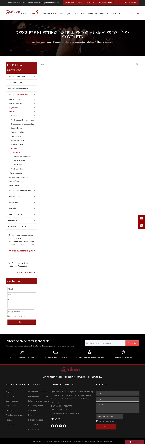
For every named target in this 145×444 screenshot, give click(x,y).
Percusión (12, 208)
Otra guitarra (14, 185)
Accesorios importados (17, 226)
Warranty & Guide (105, 2)
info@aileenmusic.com (50, 3)
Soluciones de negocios (15, 415)
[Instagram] (64, 425)
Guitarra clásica (15, 99)
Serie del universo (17, 128)
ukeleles (12, 112)
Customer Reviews (130, 2)
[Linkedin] (56, 425)
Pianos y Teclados (35, 420)
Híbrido (14, 148)
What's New (69, 2)
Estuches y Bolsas (15, 196)
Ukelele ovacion (19, 161)
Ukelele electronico (18, 169)
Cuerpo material (17, 144)
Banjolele (16, 153)
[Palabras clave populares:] (132, 14)
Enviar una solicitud (26, 272)
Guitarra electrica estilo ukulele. (24, 157)
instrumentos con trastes (38, 396)
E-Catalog (90, 2)
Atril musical (12, 220)
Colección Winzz (15, 181)
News (80, 2)
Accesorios (32, 410)
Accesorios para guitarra (18, 177)
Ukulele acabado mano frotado (22, 120)
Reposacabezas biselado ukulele (23, 124)
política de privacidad (104, 441)
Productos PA (13, 202)
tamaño (14, 116)
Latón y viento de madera (38, 401)
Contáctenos (11, 425)
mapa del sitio (90, 441)
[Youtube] (60, 425)
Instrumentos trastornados (18, 94)
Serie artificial (16, 136)
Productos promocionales (18, 88)
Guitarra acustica (15, 104)
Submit (21, 322)
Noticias (9, 420)
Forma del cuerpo (17, 140)
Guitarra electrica (15, 173)
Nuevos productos (15, 82)
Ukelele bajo (17, 165)
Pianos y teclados (15, 214)
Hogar (8, 392)
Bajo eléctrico (14, 108)
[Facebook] (52, 425)
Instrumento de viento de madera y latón (22, 190)
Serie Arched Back (18, 132)
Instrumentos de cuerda (17, 76)
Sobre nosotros (12, 401)
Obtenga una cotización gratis (22, 251)
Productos (10, 396)
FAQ (117, 2)
